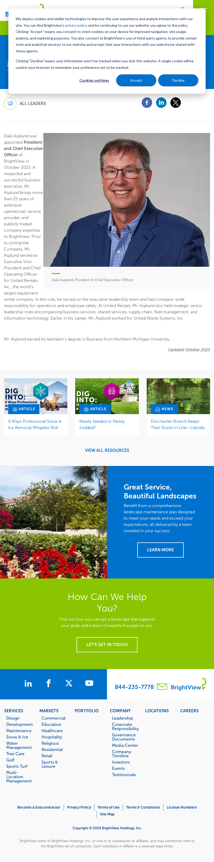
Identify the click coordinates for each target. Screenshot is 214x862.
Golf (10, 760)
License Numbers (182, 807)
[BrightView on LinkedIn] (29, 684)
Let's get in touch (107, 644)
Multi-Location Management (19, 776)
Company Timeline (121, 753)
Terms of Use (109, 807)
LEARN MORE (160, 549)
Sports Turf (16, 766)
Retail (46, 755)
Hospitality (51, 737)
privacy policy (76, 25)
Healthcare (52, 730)
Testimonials (124, 774)
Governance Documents (124, 736)
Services (13, 710)
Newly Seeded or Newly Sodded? (102, 424)
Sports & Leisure (49, 764)
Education (51, 724)
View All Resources (107, 450)
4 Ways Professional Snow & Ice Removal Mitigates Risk (35, 424)
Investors (121, 762)
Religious (50, 743)
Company (120, 710)
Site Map (107, 814)
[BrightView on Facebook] (50, 684)
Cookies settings (94, 80)
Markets (48, 710)
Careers (189, 710)
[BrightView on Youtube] (89, 684)
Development (19, 724)
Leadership (122, 718)
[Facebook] (147, 102)
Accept (136, 80)
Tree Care (15, 753)
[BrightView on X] (70, 684)
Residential (52, 749)
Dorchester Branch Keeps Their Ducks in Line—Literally (178, 424)
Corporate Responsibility (125, 726)
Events (118, 768)
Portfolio (87, 710)
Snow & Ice (17, 737)
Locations (157, 710)
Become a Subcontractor (39, 807)
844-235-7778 (134, 687)
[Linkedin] (161, 102)
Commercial (53, 718)
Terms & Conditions (143, 807)
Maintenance (19, 730)
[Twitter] (175, 102)
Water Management (19, 745)
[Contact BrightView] (162, 687)
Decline (178, 80)
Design (13, 718)
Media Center (125, 745)
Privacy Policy (79, 807)
